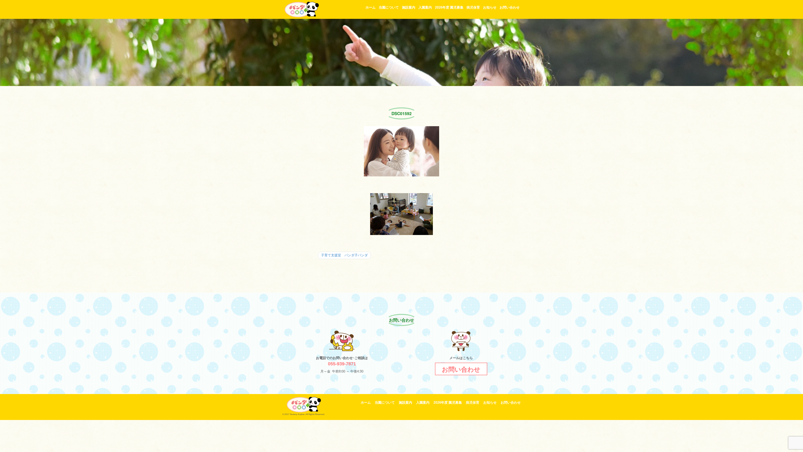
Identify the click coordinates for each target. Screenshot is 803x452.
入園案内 (425, 7)
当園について (389, 7)
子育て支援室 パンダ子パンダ (344, 255)
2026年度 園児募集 (449, 7)
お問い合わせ (510, 7)
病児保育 (473, 7)
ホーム (371, 7)
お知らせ (489, 7)
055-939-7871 (342, 363)
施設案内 (408, 7)
